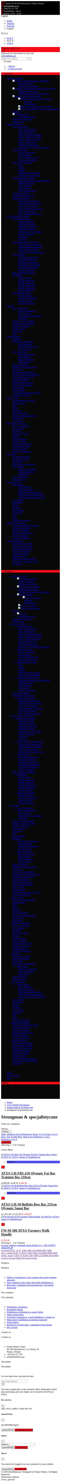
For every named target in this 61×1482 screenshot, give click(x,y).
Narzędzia (17, 564)
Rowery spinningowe (50, 109)
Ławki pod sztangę (26, 152)
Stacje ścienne (24, 313)
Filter (6, 1142)
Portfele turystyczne (21, 446)
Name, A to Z (38, 1134)
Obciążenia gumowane (28, 257)
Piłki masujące (24, 357)
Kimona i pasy (19, 403)
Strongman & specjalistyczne (31, 252)
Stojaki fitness (18, 390)
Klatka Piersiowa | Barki (29, 173)
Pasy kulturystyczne (27, 211)
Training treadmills (40, 81)
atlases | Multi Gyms (27, 142)
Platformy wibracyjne (22, 119)
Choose (6, 1132)
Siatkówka (17, 513)
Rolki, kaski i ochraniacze (24, 464)
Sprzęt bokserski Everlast (23, 400)
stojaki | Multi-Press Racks (30, 137)
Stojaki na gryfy (25, 301)
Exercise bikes (34, 96)
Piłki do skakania (25, 359)
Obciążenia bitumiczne (28, 262)
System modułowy (26, 303)
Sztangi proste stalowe (28, 249)
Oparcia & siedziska (21, 551)
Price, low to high (9, 1137)
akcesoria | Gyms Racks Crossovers (34, 147)
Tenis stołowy (18, 484)
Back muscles (24, 188)
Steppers (16, 111)
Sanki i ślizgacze (19, 477)
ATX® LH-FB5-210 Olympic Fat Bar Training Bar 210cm (28, 1175)
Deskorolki (17, 461)
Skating (15, 436)
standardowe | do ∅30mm (30, 232)
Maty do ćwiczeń (20, 364)
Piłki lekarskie (24, 362)
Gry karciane (18, 428)
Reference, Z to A (9, 1139)
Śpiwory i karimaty (21, 426)
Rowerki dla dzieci (20, 459)
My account (12, 1327)
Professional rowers (27, 117)
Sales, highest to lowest (12, 1134)
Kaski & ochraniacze (21, 451)
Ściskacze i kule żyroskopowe (25, 375)
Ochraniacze (18, 418)
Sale (9, 1078)
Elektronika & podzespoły (24, 559)
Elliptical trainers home (28, 91)
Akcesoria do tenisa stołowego (32, 497)
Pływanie (16, 431)
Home (9, 1073)
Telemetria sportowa (21, 528)
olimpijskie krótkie (26, 229)
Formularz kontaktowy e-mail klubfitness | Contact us (31, 1317)
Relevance (27, 1134)
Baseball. (16, 507)
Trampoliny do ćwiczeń (23, 377)
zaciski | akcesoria (26, 234)
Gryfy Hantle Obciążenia (18, 216)
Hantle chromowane (27, 285)
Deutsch (10, 23)
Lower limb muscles (27, 191)
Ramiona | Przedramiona (29, 175)
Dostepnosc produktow (17, 1307)
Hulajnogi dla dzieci (21, 456)
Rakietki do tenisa (26, 490)
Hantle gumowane (26, 280)
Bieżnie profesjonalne (28, 86)
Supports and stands (21, 293)
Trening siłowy (19, 329)
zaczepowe (23, 237)
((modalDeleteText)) (24, 1430)
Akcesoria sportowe (21, 520)
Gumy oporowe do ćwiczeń (30, 208)
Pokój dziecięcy (19, 479)
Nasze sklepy (13, 1322)
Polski (9, 21)
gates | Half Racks (26, 132)
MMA (15, 408)
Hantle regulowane (26, 288)
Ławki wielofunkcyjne (28, 157)
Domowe (28, 101)
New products (13, 1075)
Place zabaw (18, 467)
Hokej (15, 518)
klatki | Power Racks (27, 129)
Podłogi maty (18, 122)
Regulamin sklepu (15, 1309)
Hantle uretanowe (26, 283)
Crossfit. (10, 306)
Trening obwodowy (21, 193)
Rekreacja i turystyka (16, 423)
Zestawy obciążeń (26, 270)
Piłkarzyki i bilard (20, 433)
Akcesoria (22, 318)
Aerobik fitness (13, 336)
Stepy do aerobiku (20, 380)
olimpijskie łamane (26, 224)
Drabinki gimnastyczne (22, 382)
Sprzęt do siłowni (14, 124)
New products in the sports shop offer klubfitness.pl (30, 1282)
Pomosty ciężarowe (21, 326)
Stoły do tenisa (24, 487)
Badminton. (17, 502)
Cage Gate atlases (20, 127)
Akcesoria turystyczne (22, 444)
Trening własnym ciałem (23, 324)
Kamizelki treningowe (28, 347)
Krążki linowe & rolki (22, 543)
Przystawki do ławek (27, 160)
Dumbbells (17, 275)
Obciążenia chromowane (29, 265)
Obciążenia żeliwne (27, 260)
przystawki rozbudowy (28, 145)
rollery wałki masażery (22, 385)
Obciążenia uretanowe (28, 267)
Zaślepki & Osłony (21, 553)
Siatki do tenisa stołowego (30, 492)
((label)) (4, 1444)
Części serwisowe (15, 541)
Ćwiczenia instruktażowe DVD (26, 393)
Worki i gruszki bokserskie (24, 415)
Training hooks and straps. (30, 203)
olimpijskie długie (26, 221)
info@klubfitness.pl (11, 6)
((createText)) (21, 1447)
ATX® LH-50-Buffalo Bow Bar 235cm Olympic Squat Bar (29, 1206)
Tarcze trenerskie (20, 413)
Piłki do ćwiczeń (19, 352)
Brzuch (21, 168)
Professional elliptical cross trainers (33, 94)
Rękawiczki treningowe (28, 201)
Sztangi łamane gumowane (30, 247)
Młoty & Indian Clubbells (23, 272)
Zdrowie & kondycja (16, 523)
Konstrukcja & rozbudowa (30, 316)
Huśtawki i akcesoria (27, 469)
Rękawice (16, 410)
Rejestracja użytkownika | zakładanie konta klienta (29, 1325)
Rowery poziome (44, 106)
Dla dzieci (11, 454)
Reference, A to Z (42, 1137)
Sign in (11, 66)
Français (10, 26)
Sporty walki (12, 398)
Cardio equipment (15, 78)
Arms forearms (24, 185)
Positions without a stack (23, 178)
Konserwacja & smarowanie (25, 561)
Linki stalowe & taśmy (22, 546)
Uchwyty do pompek (27, 206)
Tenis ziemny (18, 500)
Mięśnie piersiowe (26, 183)
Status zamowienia (15, 1314)
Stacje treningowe (20, 308)
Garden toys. (24, 474)
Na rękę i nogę (24, 349)
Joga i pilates (18, 387)
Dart (14, 515)
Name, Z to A (51, 1134)
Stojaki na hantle (25, 295)
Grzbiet (21, 170)
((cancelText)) (7, 1430)
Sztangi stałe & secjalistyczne (25, 242)
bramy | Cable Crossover (29, 139)
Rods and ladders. (26, 472)
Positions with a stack (22, 162)
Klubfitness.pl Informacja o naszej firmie (25, 1312)
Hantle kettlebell (25, 290)
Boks (14, 405)
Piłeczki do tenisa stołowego (31, 495)
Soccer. (15, 505)
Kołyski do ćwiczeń (21, 395)
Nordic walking (19, 441)
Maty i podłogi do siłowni (29, 214)
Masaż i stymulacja (21, 530)
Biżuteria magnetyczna (22, 533)
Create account (14, 69)
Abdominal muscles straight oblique (34, 180)
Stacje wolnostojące (27, 311)
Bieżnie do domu (25, 83)
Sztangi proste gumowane (29, 244)
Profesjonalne (30, 104)
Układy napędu (19, 556)
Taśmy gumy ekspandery (23, 372)
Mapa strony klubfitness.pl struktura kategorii (27, 1320)
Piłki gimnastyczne (26, 354)
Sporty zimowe (19, 438)
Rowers (25, 114)
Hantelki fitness (25, 344)
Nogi (20, 165)
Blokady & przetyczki (22, 548)
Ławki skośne (24, 155)
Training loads (18, 255)
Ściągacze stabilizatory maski (25, 525)
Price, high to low (26, 1137)
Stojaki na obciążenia (27, 298)
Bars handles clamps (21, 219)
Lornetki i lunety (19, 449)
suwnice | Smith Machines (30, 134)
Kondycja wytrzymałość (23, 321)
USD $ (10, 43)
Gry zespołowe (13, 482)
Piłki (14, 334)
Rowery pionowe (44, 99)
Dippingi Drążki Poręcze (23, 196)
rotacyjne (22, 239)
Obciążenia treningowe (22, 341)
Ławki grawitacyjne (21, 538)
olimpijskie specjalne (27, 226)
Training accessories (21, 198)
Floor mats (17, 331)
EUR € (10, 38)
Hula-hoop (17, 370)
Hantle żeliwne (25, 278)
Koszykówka (18, 510)
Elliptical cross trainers (45, 88)
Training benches (20, 150)
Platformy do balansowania (24, 367)
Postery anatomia (20, 536)
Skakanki (16, 339)
